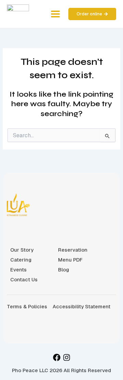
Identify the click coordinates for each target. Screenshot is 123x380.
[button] (55, 14)
